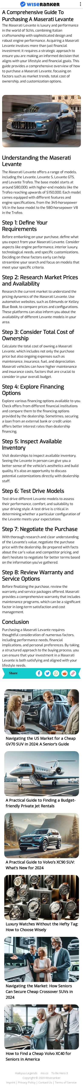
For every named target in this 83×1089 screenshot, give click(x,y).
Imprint (10, 1082)
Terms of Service (66, 1082)
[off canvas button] (6, 4)
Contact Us (45, 1082)
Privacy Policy (27, 1082)
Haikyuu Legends (26, 1073)
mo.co (44, 1073)
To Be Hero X (60, 1073)
